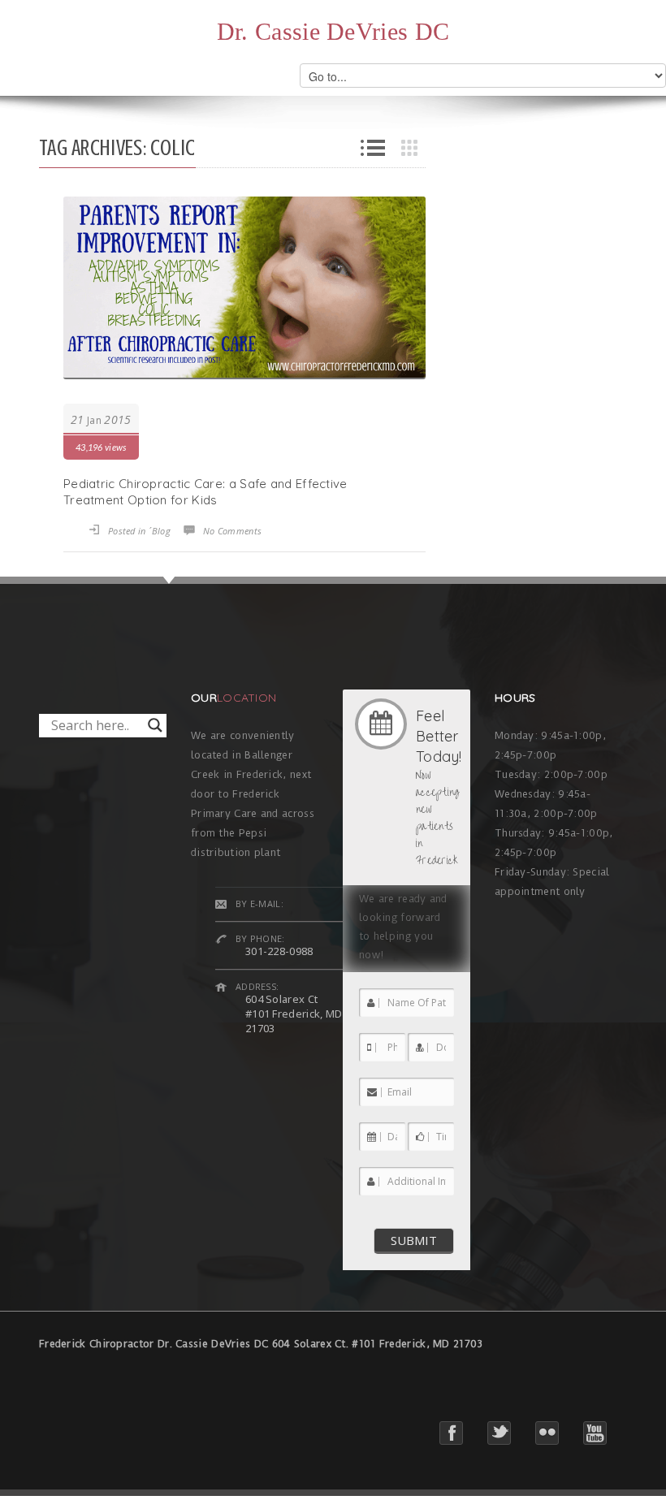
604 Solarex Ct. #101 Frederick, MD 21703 (377, 1344)
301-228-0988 (279, 951)
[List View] (373, 148)
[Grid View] (413, 148)
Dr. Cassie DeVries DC (333, 32)
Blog (161, 531)
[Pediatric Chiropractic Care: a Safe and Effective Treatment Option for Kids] (244, 287)
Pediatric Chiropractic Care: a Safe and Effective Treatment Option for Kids (205, 492)
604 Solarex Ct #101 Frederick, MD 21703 (293, 1013)
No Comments (232, 531)
